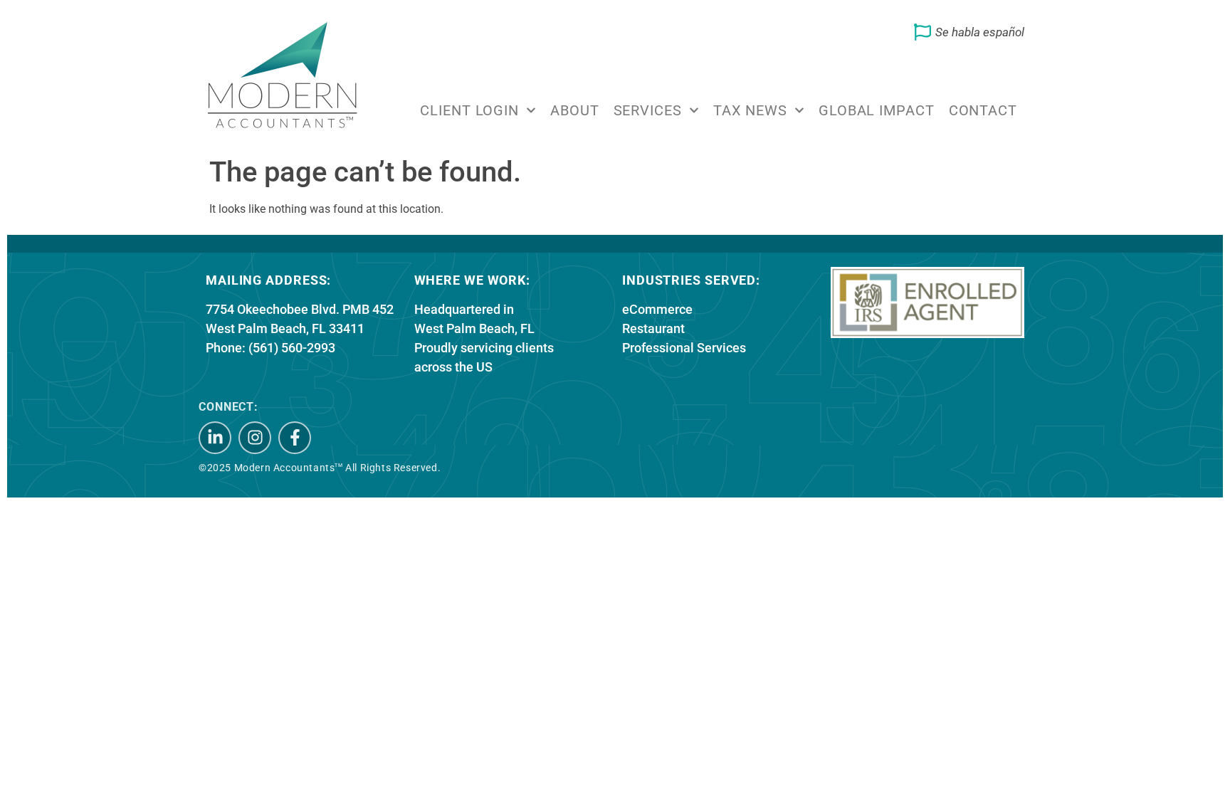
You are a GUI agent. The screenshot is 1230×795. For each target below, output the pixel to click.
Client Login (469, 110)
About (574, 110)
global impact (877, 110)
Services (648, 110)
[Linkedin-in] (215, 437)
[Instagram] (254, 437)
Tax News (750, 110)
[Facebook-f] (294, 437)
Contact (983, 110)
